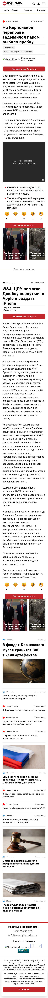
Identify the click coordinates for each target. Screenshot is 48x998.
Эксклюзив (9, 47)
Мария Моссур (28, 58)
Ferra (11, 355)
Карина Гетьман (12, 307)
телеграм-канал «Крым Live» (19, 577)
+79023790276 (23, 931)
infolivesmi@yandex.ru (22, 935)
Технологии (10, 283)
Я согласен (24, 989)
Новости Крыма (12, 21)
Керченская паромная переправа (18, 52)
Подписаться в (24, 69)
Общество (10, 640)
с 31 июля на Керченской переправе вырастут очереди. (25, 190)
